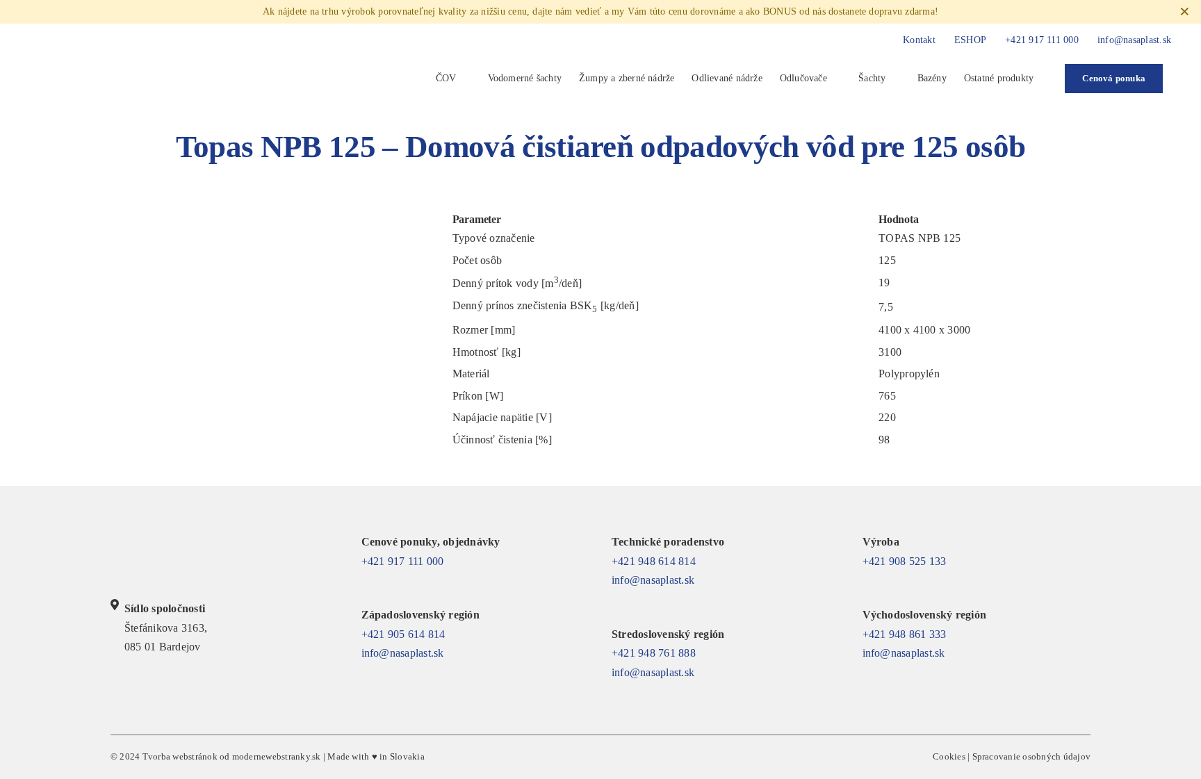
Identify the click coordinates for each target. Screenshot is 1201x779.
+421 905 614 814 (403, 634)
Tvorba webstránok (180, 756)
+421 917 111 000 (402, 561)
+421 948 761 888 (654, 653)
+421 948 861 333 (905, 634)
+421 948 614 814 (654, 561)
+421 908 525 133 (905, 561)
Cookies (949, 756)
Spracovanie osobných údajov (1031, 756)
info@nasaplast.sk (402, 653)
